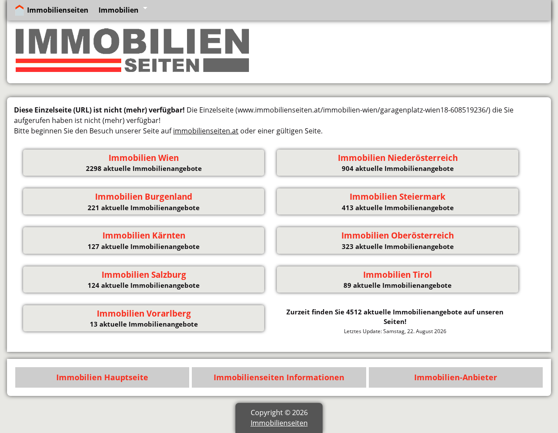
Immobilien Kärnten (143, 235)
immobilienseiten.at (205, 131)
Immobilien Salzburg (144, 274)
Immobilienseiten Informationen (279, 377)
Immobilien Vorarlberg (144, 313)
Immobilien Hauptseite (102, 377)
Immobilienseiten (57, 10)
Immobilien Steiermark (398, 196)
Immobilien (119, 10)
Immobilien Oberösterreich (397, 235)
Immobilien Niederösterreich (398, 158)
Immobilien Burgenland (143, 196)
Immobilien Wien (144, 158)
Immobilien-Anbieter (455, 377)
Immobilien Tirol (397, 274)
